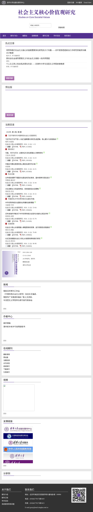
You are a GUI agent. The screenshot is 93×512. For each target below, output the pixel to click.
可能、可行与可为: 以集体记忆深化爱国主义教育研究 (24, 153)
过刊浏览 (6, 363)
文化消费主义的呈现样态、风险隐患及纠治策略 (22, 189)
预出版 (5, 357)
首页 (4, 36)
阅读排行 (6, 366)
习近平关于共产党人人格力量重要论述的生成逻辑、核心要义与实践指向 (30, 139)
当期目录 (6, 360)
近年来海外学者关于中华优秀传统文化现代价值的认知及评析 (26, 214)
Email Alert (87, 2)
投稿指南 (35, 36)
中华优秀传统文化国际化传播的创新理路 (19, 202)
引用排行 (6, 372)
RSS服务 (79, 2)
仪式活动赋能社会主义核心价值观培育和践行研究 (22, 238)
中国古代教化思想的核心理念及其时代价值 (20, 164)
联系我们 (67, 36)
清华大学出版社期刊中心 (15, 2)
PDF (23, 147)
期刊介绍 (13, 36)
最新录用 (6, 354)
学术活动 (57, 36)
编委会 (24, 36)
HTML (16, 147)
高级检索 (61, 27)
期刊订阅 (46, 36)
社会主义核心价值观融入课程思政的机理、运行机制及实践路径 (27, 227)
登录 (69, 2)
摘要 (9, 147)
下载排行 (6, 369)
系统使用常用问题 (8, 504)
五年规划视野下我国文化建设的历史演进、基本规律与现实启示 (27, 178)
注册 (72, 2)
